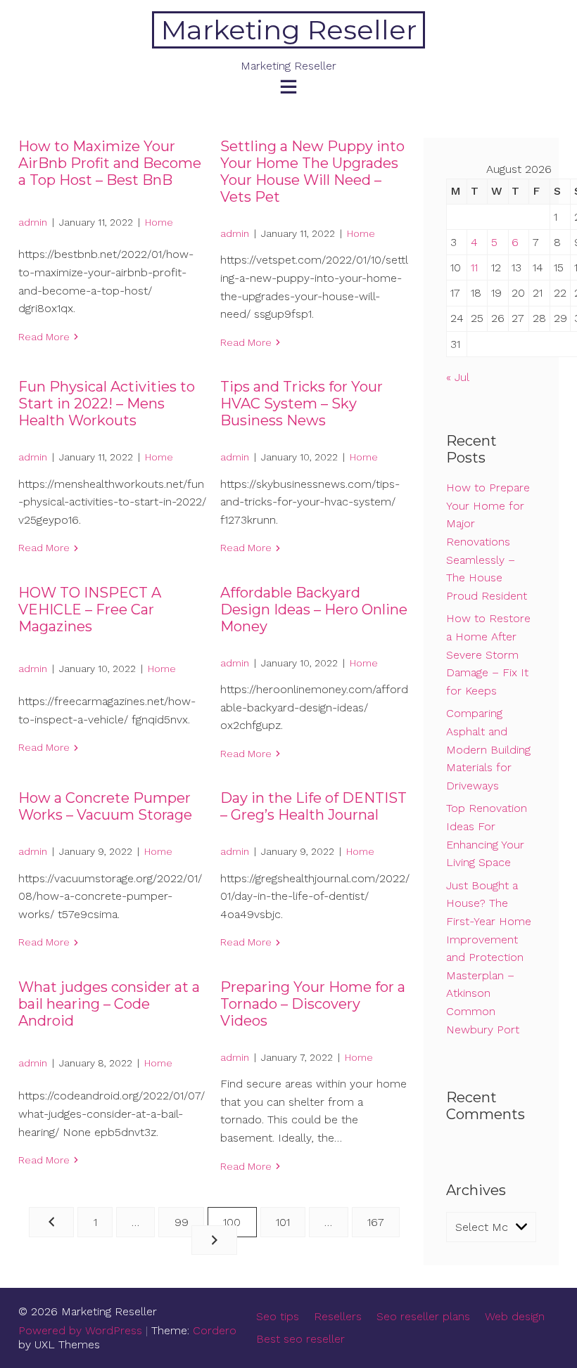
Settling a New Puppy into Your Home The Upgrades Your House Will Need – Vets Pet (312, 171)
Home (159, 222)
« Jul (457, 377)
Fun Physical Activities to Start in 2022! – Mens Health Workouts (106, 403)
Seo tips (277, 1316)
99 (182, 1222)
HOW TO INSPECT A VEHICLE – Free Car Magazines (89, 609)
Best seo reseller (300, 1339)
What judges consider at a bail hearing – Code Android (109, 1004)
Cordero (214, 1330)
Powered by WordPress (80, 1330)
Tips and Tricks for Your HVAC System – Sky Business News (301, 403)
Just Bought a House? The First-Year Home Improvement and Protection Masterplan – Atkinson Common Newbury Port (488, 957)
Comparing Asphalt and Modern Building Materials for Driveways (488, 749)
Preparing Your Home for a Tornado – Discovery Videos (312, 1004)
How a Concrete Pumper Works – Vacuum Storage (105, 806)
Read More (44, 336)
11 (474, 267)
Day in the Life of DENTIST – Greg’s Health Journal (313, 806)
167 (375, 1222)
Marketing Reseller (289, 29)
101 (283, 1222)
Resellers (338, 1316)
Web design (515, 1316)
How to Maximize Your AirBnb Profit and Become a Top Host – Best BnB (109, 163)
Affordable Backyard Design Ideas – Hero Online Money (313, 609)
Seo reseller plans (423, 1316)
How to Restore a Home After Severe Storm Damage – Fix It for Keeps (488, 654)
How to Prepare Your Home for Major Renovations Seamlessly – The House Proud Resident (488, 541)
